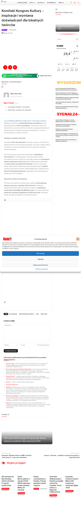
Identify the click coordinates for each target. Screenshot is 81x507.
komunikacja (13, 314)
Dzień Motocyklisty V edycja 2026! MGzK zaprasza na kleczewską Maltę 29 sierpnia (24, 483)
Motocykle (21, 493)
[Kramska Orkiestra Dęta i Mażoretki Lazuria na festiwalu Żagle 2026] (72, 470)
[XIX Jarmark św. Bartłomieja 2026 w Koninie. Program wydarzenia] (9, 470)
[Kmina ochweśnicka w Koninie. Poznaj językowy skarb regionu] (40, 470)
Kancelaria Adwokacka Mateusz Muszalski (18, 369)
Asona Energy (10, 363)
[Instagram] (74, 2)
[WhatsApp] (78, 2)
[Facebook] (71, 2)
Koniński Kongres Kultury (26, 314)
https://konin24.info (16, 96)
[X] (10, 67)
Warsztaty (44, 314)
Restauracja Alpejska (12, 396)
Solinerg (8, 403)
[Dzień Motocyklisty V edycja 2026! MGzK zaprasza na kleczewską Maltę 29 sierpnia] (25, 470)
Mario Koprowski (16, 93)
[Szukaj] (77, 39)
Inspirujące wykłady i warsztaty (19, 107)
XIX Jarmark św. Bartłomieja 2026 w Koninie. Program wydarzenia (8, 481)
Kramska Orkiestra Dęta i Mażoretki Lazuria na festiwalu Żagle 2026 (71, 482)
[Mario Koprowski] (6, 95)
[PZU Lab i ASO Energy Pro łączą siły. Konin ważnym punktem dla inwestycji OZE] (27, 431)
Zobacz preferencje (40, 265)
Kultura (4, 30)
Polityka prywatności (41, 269)
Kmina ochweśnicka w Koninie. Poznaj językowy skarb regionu (40, 481)
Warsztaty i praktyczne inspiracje (19, 110)
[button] (78, 239)
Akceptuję (40, 253)
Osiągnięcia (53, 495)
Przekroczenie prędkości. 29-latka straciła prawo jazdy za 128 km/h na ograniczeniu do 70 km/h (67, 135)
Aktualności (69, 491)
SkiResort (9, 387)
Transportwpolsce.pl (12, 384)
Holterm (8, 382)
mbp (37, 314)
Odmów (41, 259)
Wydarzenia (5, 488)
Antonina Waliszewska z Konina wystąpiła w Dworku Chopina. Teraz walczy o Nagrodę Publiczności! (56, 484)
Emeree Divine (10, 376)
